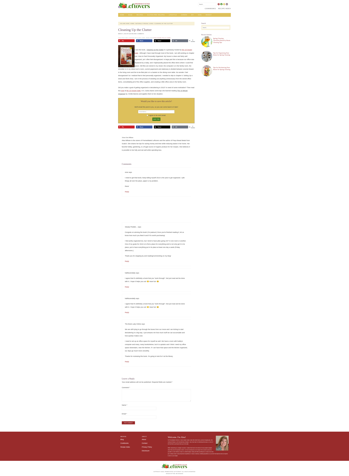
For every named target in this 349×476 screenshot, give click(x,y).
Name (124, 405)
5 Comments (140, 33)
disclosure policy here (162, 37)
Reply (127, 192)
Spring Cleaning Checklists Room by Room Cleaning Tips (221, 40)
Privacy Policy (147, 447)
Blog (122, 439)
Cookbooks (124, 443)
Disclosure (145, 451)
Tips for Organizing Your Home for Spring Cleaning (221, 54)
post (122, 91)
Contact (144, 443)
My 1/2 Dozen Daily (134, 91)
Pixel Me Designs (178, 473)
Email (124, 414)
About (144, 439)
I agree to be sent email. (157, 115)
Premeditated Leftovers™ (134, 5)
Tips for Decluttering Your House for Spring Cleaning (221, 68)
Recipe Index (125, 447)
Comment (126, 387)
